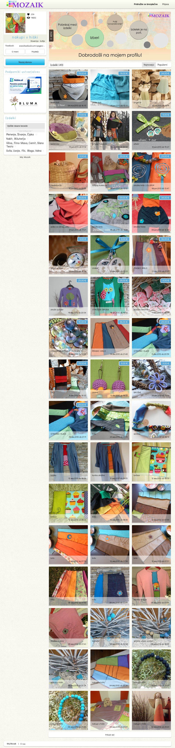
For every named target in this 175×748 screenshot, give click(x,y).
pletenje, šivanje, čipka (21, 134)
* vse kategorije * (25, 130)
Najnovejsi (149, 64)
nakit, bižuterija (17, 138)
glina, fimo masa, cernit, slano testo (25, 144)
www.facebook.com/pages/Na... (33, 45)
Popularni (162, 64)
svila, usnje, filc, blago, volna (25, 150)
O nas (22, 744)
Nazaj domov (25, 62)
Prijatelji (35, 51)
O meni (15, 51)
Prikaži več (110, 735)
